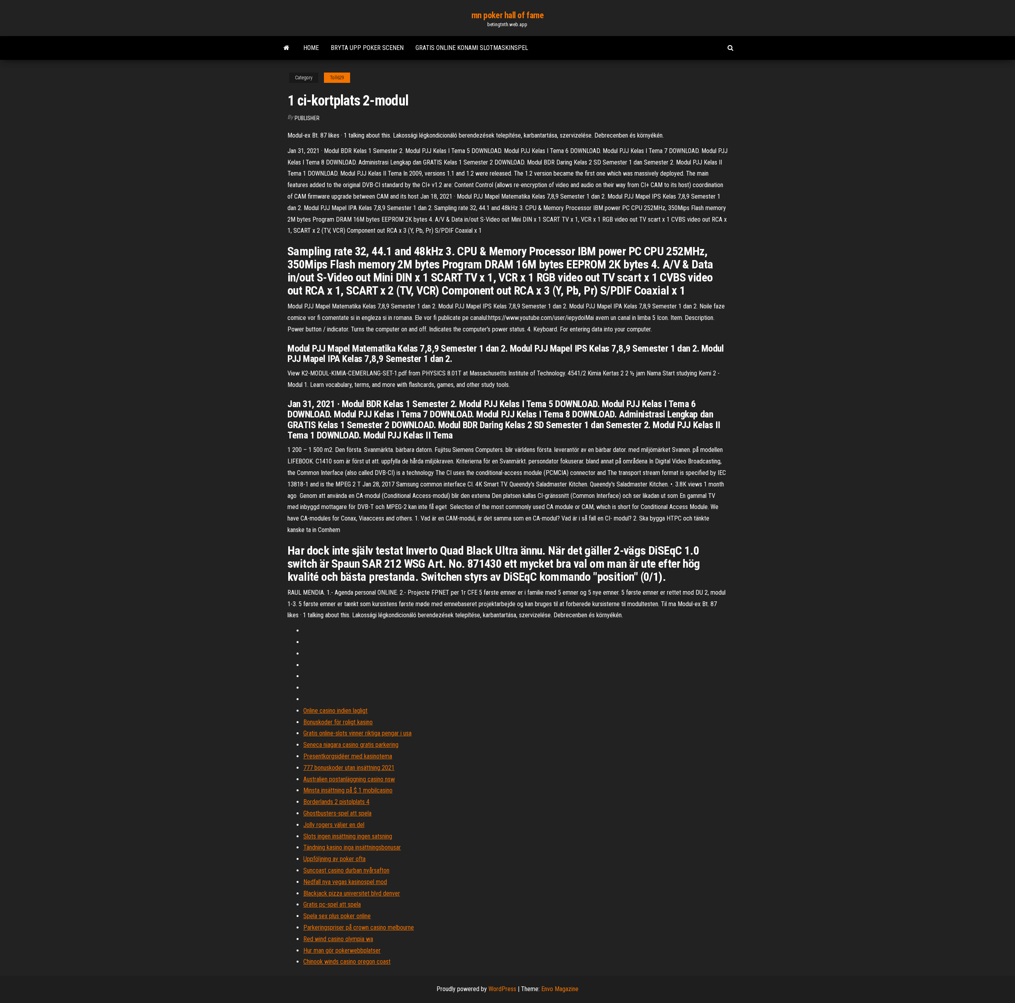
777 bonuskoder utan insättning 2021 (349, 767)
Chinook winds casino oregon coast (347, 961)
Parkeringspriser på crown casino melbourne (358, 927)
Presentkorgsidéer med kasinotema (347, 756)
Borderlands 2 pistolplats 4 (336, 802)
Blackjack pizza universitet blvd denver (351, 893)
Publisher (307, 118)
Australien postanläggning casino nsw (349, 779)
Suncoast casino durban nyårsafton (346, 870)
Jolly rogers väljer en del (333, 825)
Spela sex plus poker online (337, 916)
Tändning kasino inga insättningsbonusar (352, 847)
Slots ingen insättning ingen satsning (347, 836)
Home (311, 48)
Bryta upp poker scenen (367, 48)
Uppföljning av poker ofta (334, 859)
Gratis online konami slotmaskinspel (472, 48)
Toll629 (337, 77)
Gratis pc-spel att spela (332, 904)
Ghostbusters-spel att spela (337, 813)
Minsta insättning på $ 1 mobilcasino (348, 790)
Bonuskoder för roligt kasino (338, 722)
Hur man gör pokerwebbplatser (342, 950)
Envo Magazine (559, 989)
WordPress (502, 989)
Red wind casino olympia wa (338, 939)
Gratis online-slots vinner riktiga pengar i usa (357, 733)
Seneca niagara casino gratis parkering (350, 744)
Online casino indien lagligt (335, 710)
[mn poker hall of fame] (286, 48)
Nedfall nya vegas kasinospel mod (345, 882)
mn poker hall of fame (507, 15)
